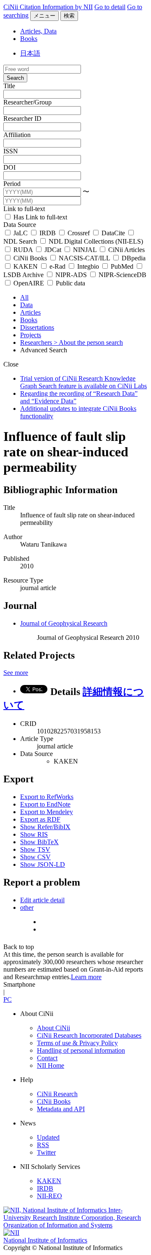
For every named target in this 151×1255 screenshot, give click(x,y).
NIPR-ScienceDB (121, 274)
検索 (69, 16)
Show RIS (34, 834)
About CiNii (53, 1027)
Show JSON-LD (42, 864)
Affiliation (17, 134)
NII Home (50, 1065)
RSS (43, 1144)
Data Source (19, 224)
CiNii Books (30, 258)
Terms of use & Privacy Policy (77, 1042)
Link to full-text (24, 208)
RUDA (23, 249)
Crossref (78, 233)
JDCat (53, 249)
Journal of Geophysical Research (63, 623)
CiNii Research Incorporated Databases (89, 1035)
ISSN (10, 151)
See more (15, 672)
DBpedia (133, 258)
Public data (69, 283)
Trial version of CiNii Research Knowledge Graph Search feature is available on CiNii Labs (83, 382)
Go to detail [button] (109, 6)
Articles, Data (38, 31)
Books (28, 38)
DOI (9, 167)
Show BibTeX (39, 841)
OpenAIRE (29, 283)
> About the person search (88, 342)
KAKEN (25, 266)
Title (9, 85)
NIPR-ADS (71, 274)
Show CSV (35, 856)
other (27, 907)
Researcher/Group (27, 102)
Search (15, 78)
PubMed (122, 266)
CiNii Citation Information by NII (48, 6)
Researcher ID (22, 118)
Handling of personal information (81, 1050)
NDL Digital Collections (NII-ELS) (95, 241)
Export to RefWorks (46, 796)
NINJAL (84, 249)
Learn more (86, 976)
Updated (48, 1137)
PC (7, 999)
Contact (47, 1058)
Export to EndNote (45, 804)
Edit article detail (42, 900)
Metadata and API (61, 1108)
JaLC (20, 233)
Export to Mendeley (46, 811)
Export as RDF (40, 819)
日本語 (30, 53)
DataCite (113, 233)
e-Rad (57, 266)
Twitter (46, 1152)
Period (12, 183)
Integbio (88, 266)
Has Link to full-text (39, 217)
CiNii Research (57, 1093)
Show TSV (35, 849)
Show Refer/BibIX (45, 826)
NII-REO (49, 1195)
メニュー (44, 16)
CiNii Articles (126, 249)
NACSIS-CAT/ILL (84, 258)
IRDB (47, 233)
